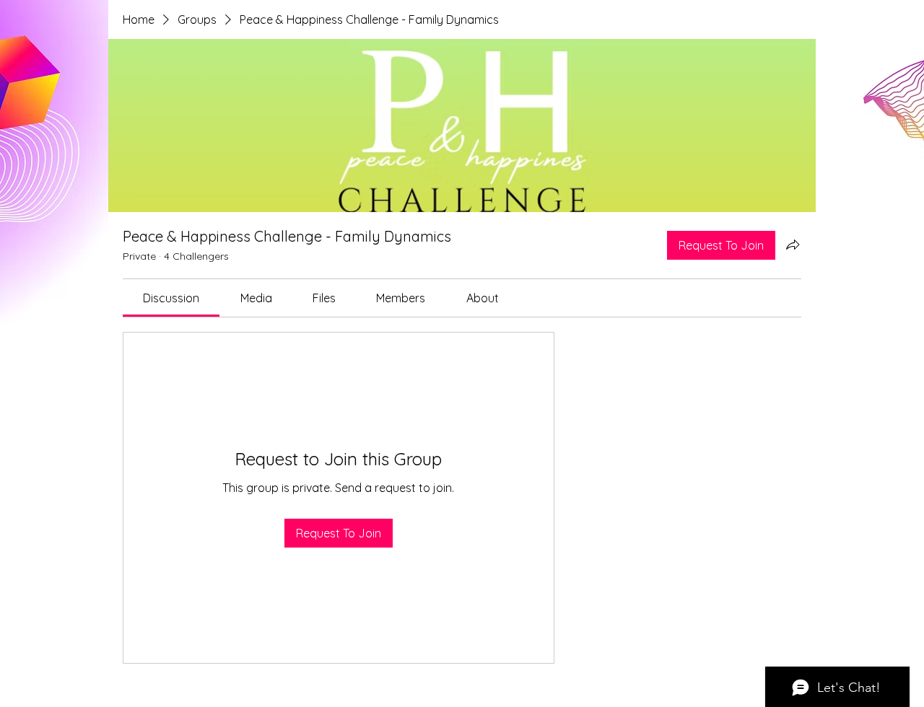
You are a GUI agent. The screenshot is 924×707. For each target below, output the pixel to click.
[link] (171, 298)
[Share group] (792, 244)
